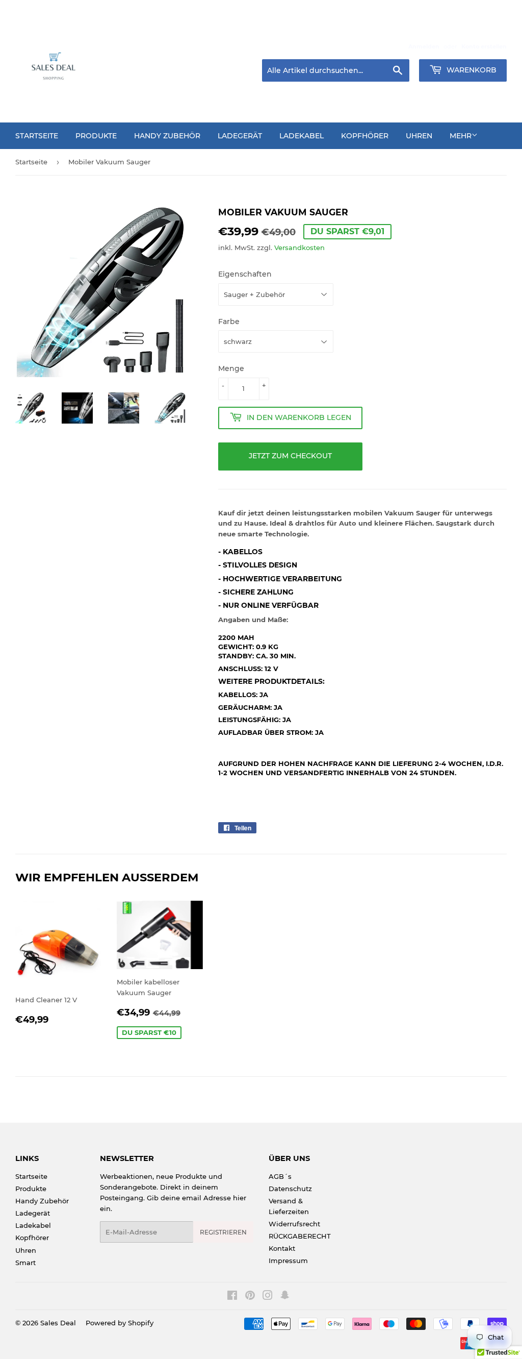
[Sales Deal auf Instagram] (268, 1297)
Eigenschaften (245, 274)
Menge (231, 368)
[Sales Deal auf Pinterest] (250, 1297)
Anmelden (423, 46)
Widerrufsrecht (294, 1224)
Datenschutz (290, 1188)
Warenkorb (471, 70)
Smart (25, 1262)
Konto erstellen (484, 46)
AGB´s (280, 1176)
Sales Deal (58, 1323)
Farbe (229, 321)
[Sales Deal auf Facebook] (232, 1297)
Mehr (461, 135)
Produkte (96, 135)
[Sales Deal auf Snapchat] (285, 1297)
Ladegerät (240, 135)
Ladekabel (301, 135)
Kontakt (282, 1248)
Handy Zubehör (167, 135)
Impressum (288, 1260)
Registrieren (223, 1232)
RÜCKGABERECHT (300, 1236)
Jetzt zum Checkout (290, 455)
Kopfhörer (364, 135)
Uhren (419, 135)
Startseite (36, 135)
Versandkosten (299, 247)
